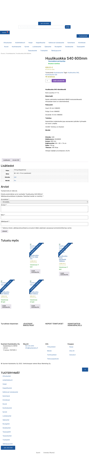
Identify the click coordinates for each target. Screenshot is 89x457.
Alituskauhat (8, 42)
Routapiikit (58, 46)
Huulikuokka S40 (73, 72)
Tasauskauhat (32, 50)
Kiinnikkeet (81, 42)
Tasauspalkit (81, 46)
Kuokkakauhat (16, 46)
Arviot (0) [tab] (16, 160)
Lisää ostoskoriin (58, 81)
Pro (15, 180)
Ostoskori (72, 355)
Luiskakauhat (37, 46)
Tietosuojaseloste (53, 359)
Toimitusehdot (51, 355)
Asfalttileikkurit (20, 42)
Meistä (49, 351)
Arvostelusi (5, 199)
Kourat (6, 46)
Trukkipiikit (44, 50)
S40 (15, 177)
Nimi (3, 214)
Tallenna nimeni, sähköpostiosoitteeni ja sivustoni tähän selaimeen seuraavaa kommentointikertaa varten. (37, 228)
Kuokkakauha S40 (51, 74)
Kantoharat (71, 42)
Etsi (67, 27)
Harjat (31, 42)
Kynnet (27, 46)
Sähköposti (5, 221)
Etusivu (3, 53)
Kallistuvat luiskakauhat (56, 42)
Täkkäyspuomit (56, 50)
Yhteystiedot (51, 347)
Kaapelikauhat (40, 42)
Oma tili (71, 351)
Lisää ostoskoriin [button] (35, 271)
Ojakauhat (48, 46)
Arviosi (4, 205)
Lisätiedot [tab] (6, 160)
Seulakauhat (69, 46)
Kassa (71, 347)
